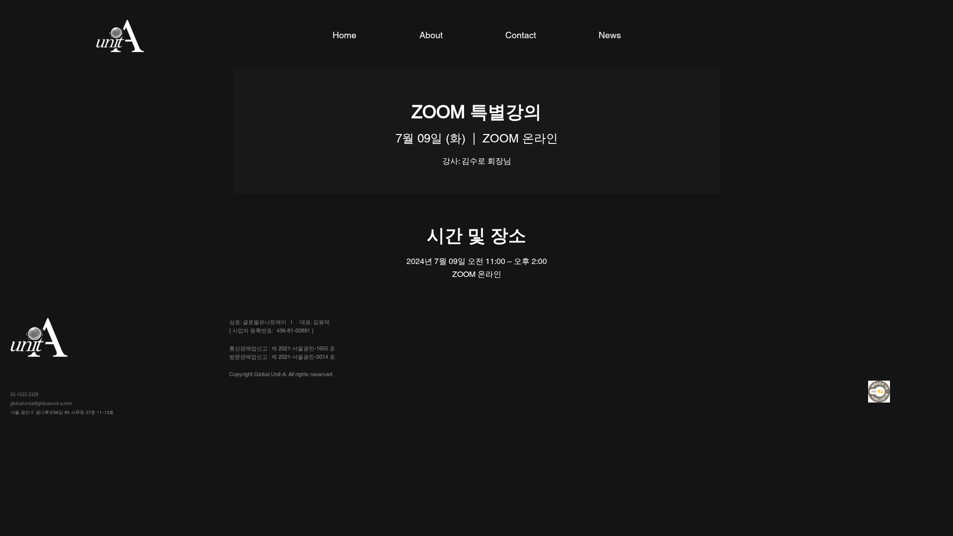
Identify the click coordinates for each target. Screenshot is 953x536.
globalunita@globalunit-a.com (41, 403)
